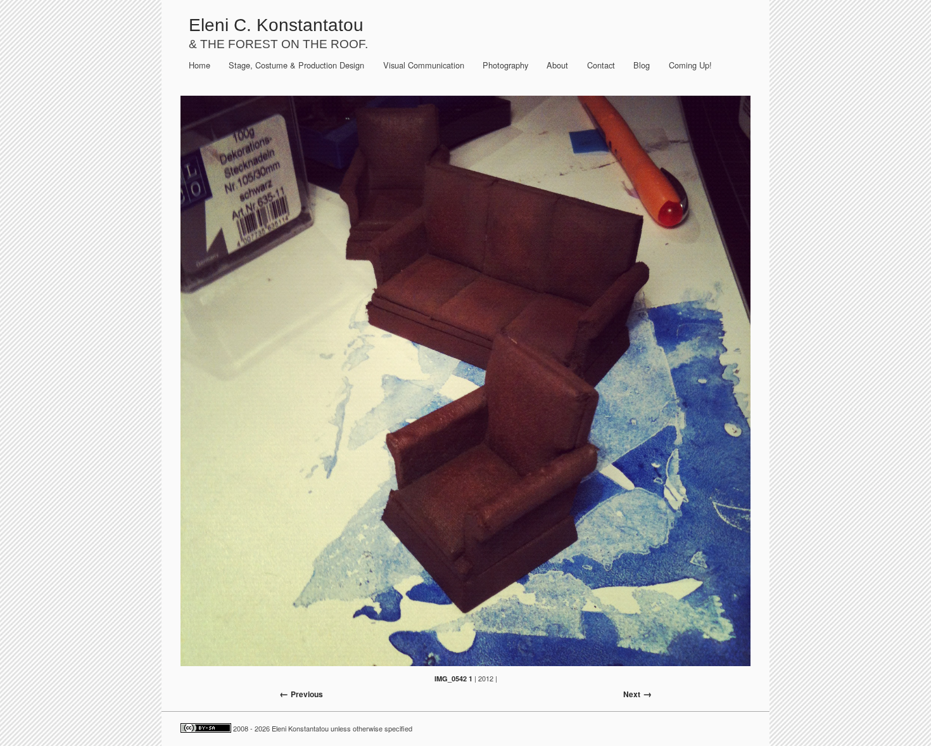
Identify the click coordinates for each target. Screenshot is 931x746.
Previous (307, 694)
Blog (641, 65)
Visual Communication (423, 65)
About (557, 65)
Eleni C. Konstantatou (276, 25)
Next (631, 694)
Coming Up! (690, 65)
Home (199, 65)
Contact (601, 65)
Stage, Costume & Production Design (296, 65)
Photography (505, 65)
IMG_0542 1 (453, 678)
